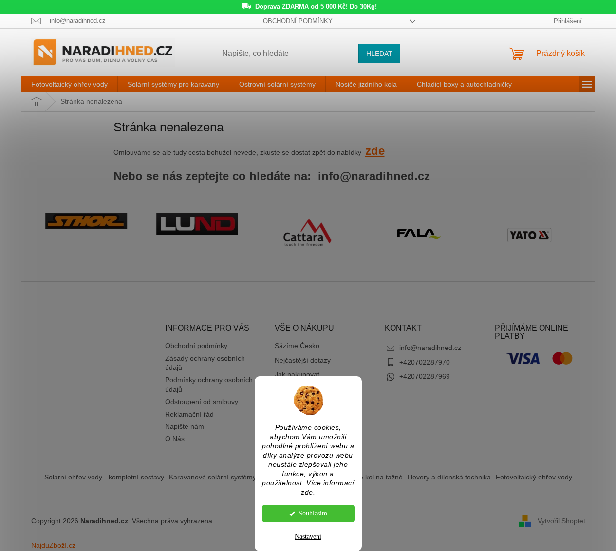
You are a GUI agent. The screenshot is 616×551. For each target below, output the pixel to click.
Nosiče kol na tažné (372, 477)
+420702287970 (424, 362)
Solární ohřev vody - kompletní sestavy (104, 477)
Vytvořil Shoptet (561, 520)
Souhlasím (313, 513)
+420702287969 (424, 376)
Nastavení (308, 536)
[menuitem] (69, 84)
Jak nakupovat (297, 374)
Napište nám (184, 426)
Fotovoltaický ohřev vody (534, 477)
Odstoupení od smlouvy (201, 401)
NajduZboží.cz (53, 545)
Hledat (379, 53)
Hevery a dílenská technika (449, 477)
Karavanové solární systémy (212, 477)
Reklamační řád (189, 414)
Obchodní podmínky (298, 21)
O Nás (175, 438)
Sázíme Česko (297, 345)
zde (307, 492)
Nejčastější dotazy (303, 360)
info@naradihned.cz (430, 347)
